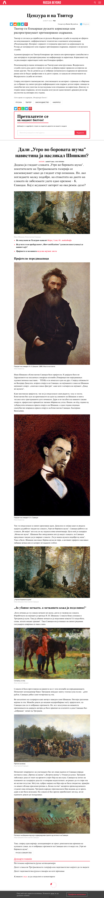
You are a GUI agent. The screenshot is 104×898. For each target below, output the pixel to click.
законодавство (42, 102)
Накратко (57, 102)
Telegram (86, 24)
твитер (28, 102)
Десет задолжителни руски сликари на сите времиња (39, 871)
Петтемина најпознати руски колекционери (35, 863)
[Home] (4, 2)
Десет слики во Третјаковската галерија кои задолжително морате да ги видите (51, 867)
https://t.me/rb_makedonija (60, 240)
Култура (42, 161)
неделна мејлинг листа (47, 251)
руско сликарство (24, 853)
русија (19, 102)
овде (25, 877)
